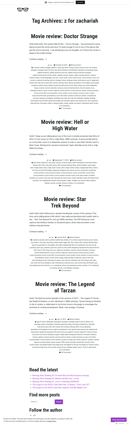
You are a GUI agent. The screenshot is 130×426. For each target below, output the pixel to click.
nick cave (79, 175)
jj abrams (47, 247)
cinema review (34, 78)
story (72, 263)
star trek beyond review (52, 260)
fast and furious (43, 327)
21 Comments (66, 108)
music (87, 93)
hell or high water (36, 168)
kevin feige (78, 85)
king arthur (35, 332)
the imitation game (68, 101)
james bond (76, 329)
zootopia (76, 268)
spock (84, 258)
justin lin (61, 247)
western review (49, 183)
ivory (69, 329)
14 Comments (66, 186)
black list (44, 162)
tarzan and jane (70, 342)
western (93, 180)
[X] (30, 415)
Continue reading (36, 59)
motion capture (53, 90)
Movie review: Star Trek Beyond (65, 202)
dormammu (82, 80)
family (94, 162)
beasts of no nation (71, 240)
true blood (36, 347)
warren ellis (85, 180)
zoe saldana (67, 268)
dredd (56, 242)
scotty (52, 258)
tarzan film (80, 342)
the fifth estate (47, 101)
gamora (35, 245)
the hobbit (57, 101)
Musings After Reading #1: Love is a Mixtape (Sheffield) (55, 381)
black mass (93, 70)
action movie (84, 67)
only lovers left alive (39, 96)
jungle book (93, 329)
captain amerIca (43, 72)
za (50, 268)
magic (36, 88)
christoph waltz (39, 324)
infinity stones (53, 85)
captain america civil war (58, 72)
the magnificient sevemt (48, 180)
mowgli (69, 340)
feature (35, 165)
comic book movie (74, 78)
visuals (71, 103)
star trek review (83, 260)
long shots (84, 170)
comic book (63, 78)
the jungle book (35, 265)
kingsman (56, 170)
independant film (86, 168)
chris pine (51, 162)
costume (39, 80)
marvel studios (85, 88)
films (66, 83)
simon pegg (59, 258)
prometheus (51, 96)
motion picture (65, 90)
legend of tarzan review (88, 332)
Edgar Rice (84, 324)
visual (66, 103)
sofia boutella (68, 258)
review (85, 175)
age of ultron (41, 322)
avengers (34, 70)
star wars (93, 260)
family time (33, 83)
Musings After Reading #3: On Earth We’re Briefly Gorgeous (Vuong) (60, 375)
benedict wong (83, 70)
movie (36, 93)
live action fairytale (47, 334)
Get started (80, 2)
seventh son (34, 178)
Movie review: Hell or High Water (65, 125)
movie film (42, 93)
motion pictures (92, 90)
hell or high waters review (70, 168)
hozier (50, 329)
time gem (43, 103)
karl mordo (69, 85)
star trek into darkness (75, 98)
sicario (41, 178)
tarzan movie (89, 342)
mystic (92, 93)
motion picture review (78, 90)
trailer (69, 180)
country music (67, 162)
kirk (35, 250)
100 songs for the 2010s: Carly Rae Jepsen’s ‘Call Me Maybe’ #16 (59, 387)
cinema (93, 75)
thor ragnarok (93, 101)
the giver (36, 180)
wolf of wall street (89, 347)
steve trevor (67, 178)
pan (74, 340)
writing (70, 183)
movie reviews (73, 93)
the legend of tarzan (71, 345)
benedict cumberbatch (70, 70)
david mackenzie (79, 162)
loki (83, 85)
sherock (78, 96)
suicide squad (45, 342)
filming (61, 83)
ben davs (58, 70)
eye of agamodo (93, 80)
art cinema (93, 67)
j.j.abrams (32, 247)
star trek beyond (56, 178)
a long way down (62, 67)
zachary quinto (57, 268)
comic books (86, 78)
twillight (74, 180)
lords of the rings (43, 250)
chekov (36, 242)
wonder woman (61, 183)
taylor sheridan (77, 178)
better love (89, 322)
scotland (92, 175)
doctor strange (55, 80)
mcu (92, 88)
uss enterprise (72, 265)
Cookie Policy (51, 421)
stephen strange (89, 98)
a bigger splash (50, 67)
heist (93, 165)
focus (82, 327)
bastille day (59, 240)
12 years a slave (38, 67)
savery (96, 340)
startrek (67, 263)
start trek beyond (58, 263)
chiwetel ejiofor (84, 75)
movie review (62, 93)
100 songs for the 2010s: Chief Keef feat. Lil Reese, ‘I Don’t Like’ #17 (61, 384)
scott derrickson (62, 96)
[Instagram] (34, 415)
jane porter (84, 329)
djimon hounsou (73, 324)
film (39, 83)
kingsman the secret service (70, 170)
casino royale (73, 75)
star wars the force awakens (41, 263)
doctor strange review (69, 80)
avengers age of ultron (46, 70)
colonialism (50, 324)
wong (96, 103)
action (76, 67)
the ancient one (36, 101)
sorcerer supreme (39, 98)
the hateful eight (46, 345)
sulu (76, 263)
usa (79, 180)
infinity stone (43, 85)
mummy (95, 255)
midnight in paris (36, 90)
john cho (54, 247)
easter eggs (63, 242)
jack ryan (40, 247)
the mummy (45, 265)
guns (89, 165)
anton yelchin (50, 240)
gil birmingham (82, 165)
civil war (55, 78)
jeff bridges (48, 170)
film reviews (54, 83)
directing (46, 80)
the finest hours (93, 178)
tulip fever (43, 347)
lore (51, 250)
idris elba (59, 245)
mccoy (52, 253)
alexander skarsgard (54, 322)
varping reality (58, 103)
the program (61, 180)
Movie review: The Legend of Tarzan (65, 287)
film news (45, 165)
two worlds (52, 347)
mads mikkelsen (91, 85)
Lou (50, 65)
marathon (66, 250)
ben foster (37, 162)
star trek (64, 98)
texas (85, 178)
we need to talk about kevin (83, 103)
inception (34, 85)
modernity (92, 170)
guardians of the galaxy (82, 83)
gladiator (88, 327)
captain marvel (62, 75)
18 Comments (66, 352)
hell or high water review (52, 168)
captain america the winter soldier (45, 75)
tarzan (53, 342)
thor (85, 101)
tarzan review (34, 345)
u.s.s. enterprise (55, 265)
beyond (81, 240)
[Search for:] (42, 401)
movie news (90, 173)
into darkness (80, 245)
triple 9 (50, 103)
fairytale (91, 324)
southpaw (49, 98)
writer (79, 265)
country (58, 162)
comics (32, 80)
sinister (84, 96)
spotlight (57, 98)
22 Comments (66, 271)
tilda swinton (34, 103)
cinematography (46, 78)
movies (81, 93)
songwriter (78, 258)
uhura (64, 265)
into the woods (37, 170)
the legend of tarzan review (88, 345)
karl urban (67, 247)
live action (35, 334)
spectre (36, 342)
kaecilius (62, 85)
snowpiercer (91, 96)
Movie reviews (76, 65)
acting (71, 67)
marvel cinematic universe (54, 88)
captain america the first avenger (79, 72)
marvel (41, 88)
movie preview (52, 93)
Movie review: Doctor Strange (65, 36)
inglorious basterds (60, 329)
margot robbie (59, 334)
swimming (82, 263)
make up (60, 250)
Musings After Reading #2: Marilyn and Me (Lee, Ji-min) (55, 378)
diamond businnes (60, 324)
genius (71, 83)
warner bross (61, 347)
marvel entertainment (71, 88)
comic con (95, 78)
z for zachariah (64, 106)
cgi (32, 242)
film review (45, 83)
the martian (79, 101)
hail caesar (95, 83)
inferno (95, 168)
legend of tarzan (73, 332)
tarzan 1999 (60, 342)
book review (93, 240)
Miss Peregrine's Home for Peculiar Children (80, 334)
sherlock (72, 96)
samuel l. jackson (88, 340)
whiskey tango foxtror (74, 347)
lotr (54, 250)
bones (86, 240)
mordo (45, 90)
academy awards (38, 240)
